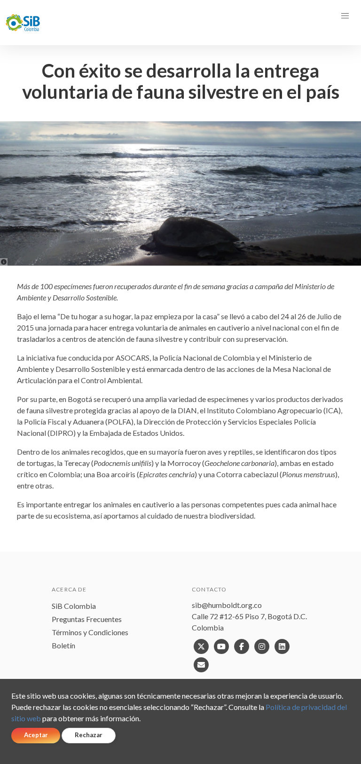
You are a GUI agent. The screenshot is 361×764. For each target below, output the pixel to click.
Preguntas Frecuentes (87, 618)
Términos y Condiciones (90, 632)
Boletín (63, 645)
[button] (345, 16)
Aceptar (36, 735)
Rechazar (88, 735)
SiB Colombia (74, 605)
